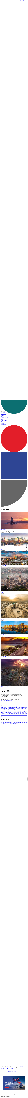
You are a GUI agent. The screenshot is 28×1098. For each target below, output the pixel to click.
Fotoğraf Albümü (23, 722)
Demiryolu (3, 713)
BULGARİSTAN (5, 686)
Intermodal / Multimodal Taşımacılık (18, 713)
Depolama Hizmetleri (6, 715)
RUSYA (2, 549)
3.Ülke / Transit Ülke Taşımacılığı (13, 711)
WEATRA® (10, 1071)
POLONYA (3, 634)
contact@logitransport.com (7, 700)
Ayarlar (7, 1096)
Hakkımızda (3, 722)
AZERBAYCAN (5, 656)
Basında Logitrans (9, 723)
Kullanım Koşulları (9, 1068)
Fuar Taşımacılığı (12, 709)
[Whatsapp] (1, 703)
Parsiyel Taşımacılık (10, 708)
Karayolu (18, 712)
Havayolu (8, 713)
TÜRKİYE (3, 529)
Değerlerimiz (9, 722)
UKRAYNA (3, 592)
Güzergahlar (24, 711)
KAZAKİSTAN (4, 565)
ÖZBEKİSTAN (4, 619)
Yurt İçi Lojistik (4, 709)
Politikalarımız (16, 722)
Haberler (3, 723)
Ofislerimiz (15, 723)
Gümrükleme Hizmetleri (16, 715)
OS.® (15, 1071)
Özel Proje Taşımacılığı (21, 708)
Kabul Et (3, 1096)
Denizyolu (23, 712)
